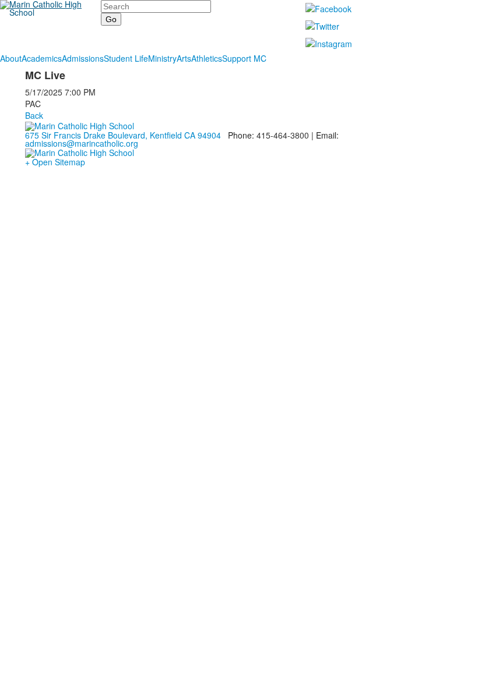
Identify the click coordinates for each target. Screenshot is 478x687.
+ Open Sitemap (55, 162)
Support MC (244, 58)
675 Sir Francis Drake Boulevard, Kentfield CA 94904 (123, 135)
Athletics (206, 58)
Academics (42, 58)
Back (34, 115)
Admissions (83, 58)
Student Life (126, 58)
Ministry (162, 58)
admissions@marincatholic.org (81, 143)
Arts (184, 58)
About (11, 58)
